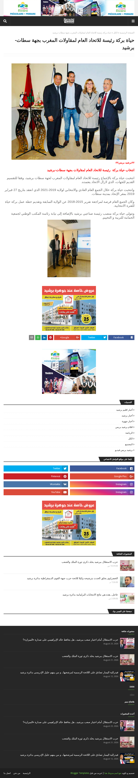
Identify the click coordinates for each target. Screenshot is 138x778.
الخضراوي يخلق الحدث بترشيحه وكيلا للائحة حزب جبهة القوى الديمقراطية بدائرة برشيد (72, 578)
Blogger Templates (80, 773)
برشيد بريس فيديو (124, 450)
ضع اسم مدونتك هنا (112, 773)
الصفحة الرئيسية (127, 32)
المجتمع (129, 444)
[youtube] (36, 492)
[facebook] (102, 468)
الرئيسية (26, 773)
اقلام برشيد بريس (124, 427)
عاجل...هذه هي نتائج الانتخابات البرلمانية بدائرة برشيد (90, 594)
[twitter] (36, 468)
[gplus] (102, 476)
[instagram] (102, 484)
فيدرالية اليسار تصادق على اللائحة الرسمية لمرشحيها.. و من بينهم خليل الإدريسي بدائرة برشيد (69, 672)
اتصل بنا (7, 773)
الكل (115, 32)
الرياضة (129, 432)
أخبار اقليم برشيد (124, 409)
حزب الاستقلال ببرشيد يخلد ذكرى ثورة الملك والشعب (90, 561)
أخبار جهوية (127, 421)
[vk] (36, 484)
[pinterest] (36, 476)
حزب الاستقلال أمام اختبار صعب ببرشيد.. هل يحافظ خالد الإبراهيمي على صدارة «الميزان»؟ (70, 639)
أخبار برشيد (127, 415)
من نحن (16, 773)
